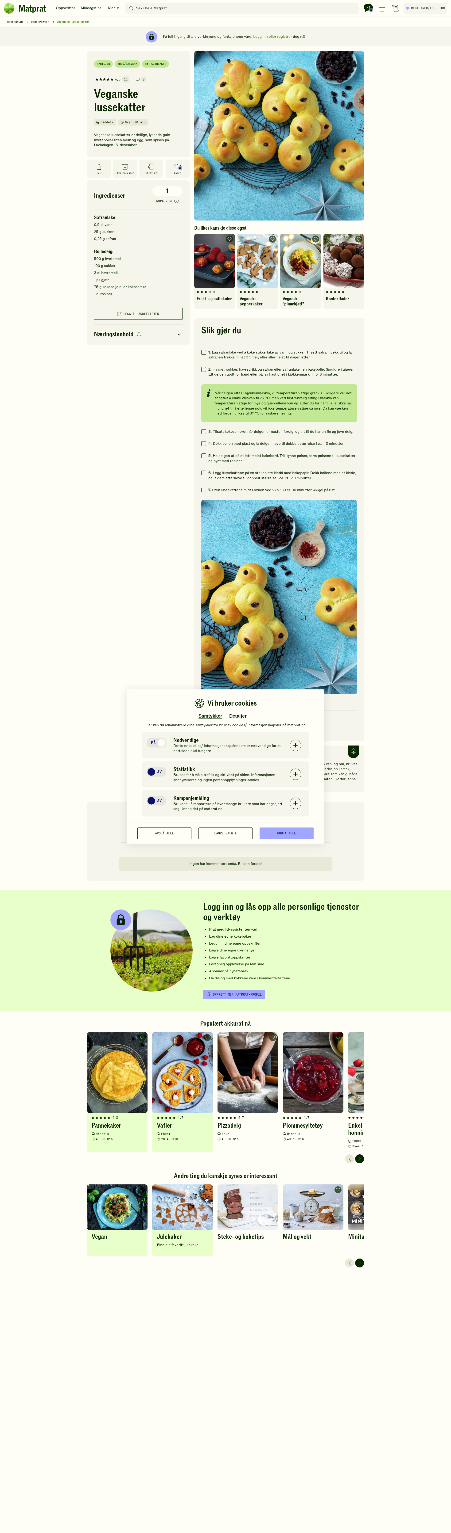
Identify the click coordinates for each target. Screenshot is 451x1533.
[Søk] (131, 8)
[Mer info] (176, 201)
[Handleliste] (395, 8)
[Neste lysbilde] (359, 1158)
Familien (103, 64)
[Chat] (368, 8)
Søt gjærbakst (155, 64)
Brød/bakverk (127, 64)
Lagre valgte (225, 833)
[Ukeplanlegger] (382, 8)
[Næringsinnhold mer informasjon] (139, 334)
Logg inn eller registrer (272, 36)
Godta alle (286, 833)
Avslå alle (164, 833)
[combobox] (243, 8)
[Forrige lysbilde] (349, 1158)
